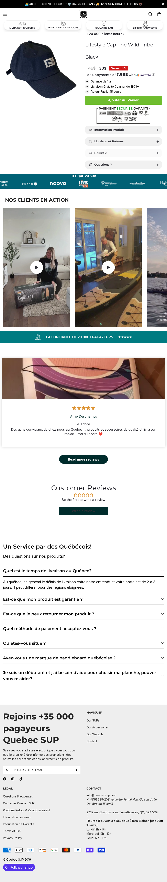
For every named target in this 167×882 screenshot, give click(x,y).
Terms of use (12, 831)
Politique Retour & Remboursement (26, 810)
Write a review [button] (84, 511)
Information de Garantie (18, 824)
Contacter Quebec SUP (19, 803)
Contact (92, 741)
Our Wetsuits (95, 734)
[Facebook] (4, 779)
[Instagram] (12, 779)
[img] (83, 408)
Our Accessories (98, 727)
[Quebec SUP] (83, 14)
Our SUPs (93, 720)
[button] (123, 74)
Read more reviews (83, 459)
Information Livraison (17, 817)
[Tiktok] (21, 779)
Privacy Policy (12, 838)
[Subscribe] (75, 770)
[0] (159, 14)
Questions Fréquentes (18, 796)
